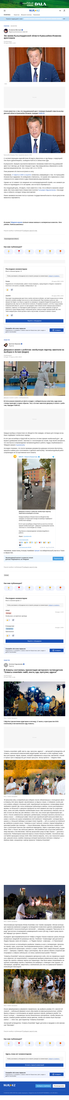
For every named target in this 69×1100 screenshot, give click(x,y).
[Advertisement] (34, 97)
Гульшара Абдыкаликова (47, 190)
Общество (7, 340)
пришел (37, 550)
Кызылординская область (11, 238)
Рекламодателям (59, 1086)
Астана (6, 575)
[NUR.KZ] (34, 10)
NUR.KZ (42, 113)
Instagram (58, 330)
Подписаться (58, 558)
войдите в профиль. (54, 276)
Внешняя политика (26, 14)
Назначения (36, 14)
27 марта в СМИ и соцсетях (21, 175)
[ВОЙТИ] (64, 10)
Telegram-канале (16, 222)
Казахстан (16, 14)
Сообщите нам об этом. (30, 230)
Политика (7, 14)
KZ (60, 10)
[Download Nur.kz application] (34, 4)
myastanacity (20, 445)
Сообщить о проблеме (43, 1086)
